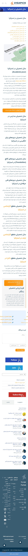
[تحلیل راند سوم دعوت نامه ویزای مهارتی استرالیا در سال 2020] (24, 426)
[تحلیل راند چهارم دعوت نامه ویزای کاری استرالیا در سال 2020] (24, 462)
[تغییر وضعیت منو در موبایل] (3, 3)
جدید (8, 402)
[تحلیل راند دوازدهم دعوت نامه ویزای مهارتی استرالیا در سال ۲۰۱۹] (24, 432)
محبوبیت (19, 402)
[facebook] (5, 513)
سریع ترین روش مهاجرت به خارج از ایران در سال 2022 (12, 419)
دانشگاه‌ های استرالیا (21, 81)
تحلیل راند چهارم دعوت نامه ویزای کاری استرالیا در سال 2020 (13, 462)
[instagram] (5, 509)
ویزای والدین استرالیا (21, 438)
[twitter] (5, 516)
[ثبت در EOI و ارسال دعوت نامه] (24, 456)
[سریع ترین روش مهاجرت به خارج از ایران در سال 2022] (24, 419)
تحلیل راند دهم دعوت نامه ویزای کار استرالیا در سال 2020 (12, 450)
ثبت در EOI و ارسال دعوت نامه (15, 456)
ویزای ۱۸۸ (13, 483)
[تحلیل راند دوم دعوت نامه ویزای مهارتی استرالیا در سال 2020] (24, 444)
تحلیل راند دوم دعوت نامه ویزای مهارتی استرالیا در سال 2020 (13, 443)
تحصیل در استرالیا (21, 380)
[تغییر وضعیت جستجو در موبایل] (5, 3)
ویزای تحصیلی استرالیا (6, 319)
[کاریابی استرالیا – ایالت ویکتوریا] (24, 413)
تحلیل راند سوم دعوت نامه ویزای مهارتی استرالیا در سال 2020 (13, 425)
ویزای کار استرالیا (22, 408)
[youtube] (5, 520)
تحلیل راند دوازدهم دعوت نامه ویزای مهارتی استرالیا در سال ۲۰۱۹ (12, 432)
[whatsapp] (5, 523)
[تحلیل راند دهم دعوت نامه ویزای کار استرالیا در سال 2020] (24, 450)
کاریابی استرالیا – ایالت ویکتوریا (15, 413)
